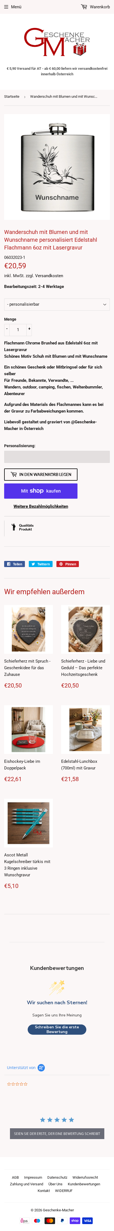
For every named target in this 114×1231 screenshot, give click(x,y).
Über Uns (55, 1184)
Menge (10, 319)
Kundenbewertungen (84, 1184)
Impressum (33, 1177)
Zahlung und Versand (26, 1184)
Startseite (11, 96)
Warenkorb (99, 6)
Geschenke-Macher (58, 1210)
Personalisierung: (19, 446)
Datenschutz (57, 1177)
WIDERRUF (63, 1191)
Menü (16, 6)
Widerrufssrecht (85, 1177)
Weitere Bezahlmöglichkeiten (41, 506)
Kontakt (44, 1191)
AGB (15, 1177)
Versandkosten (49, 275)
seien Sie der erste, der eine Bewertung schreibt (57, 1133)
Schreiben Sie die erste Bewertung (57, 1029)
